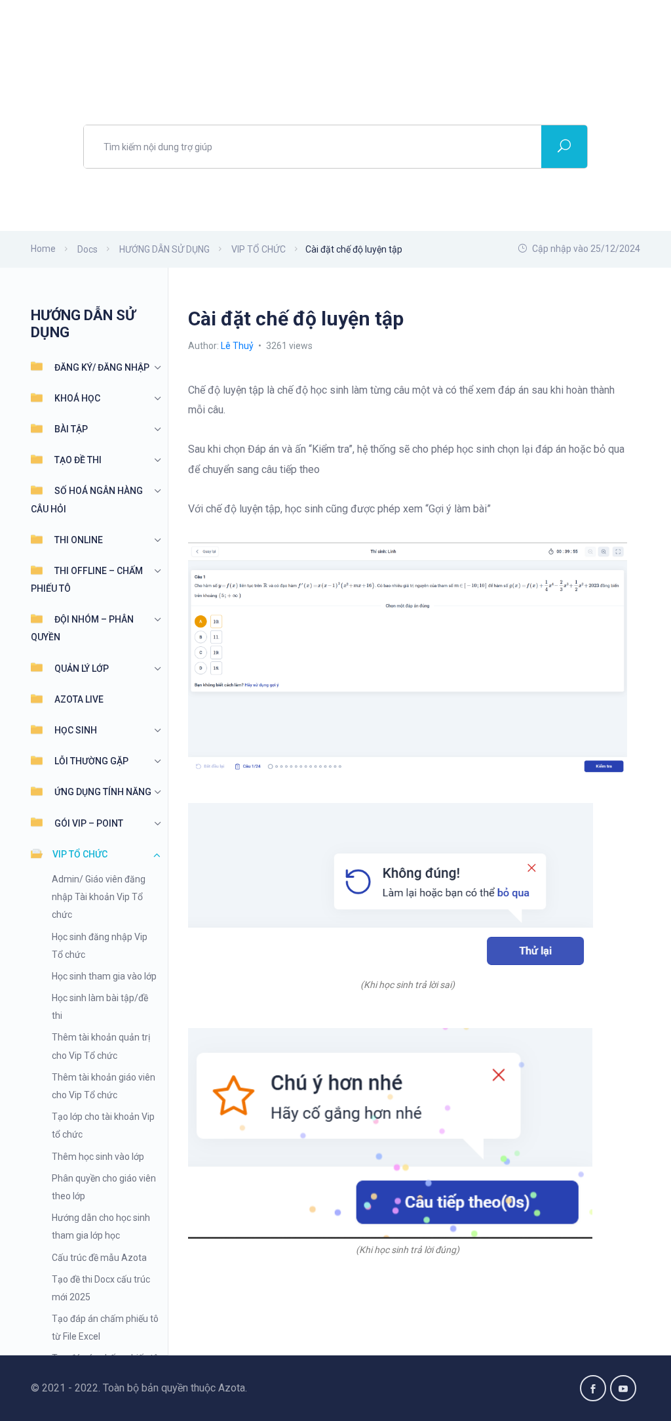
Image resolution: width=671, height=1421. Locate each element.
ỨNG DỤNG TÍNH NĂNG (102, 792)
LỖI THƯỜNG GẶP (91, 761)
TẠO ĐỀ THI (78, 460)
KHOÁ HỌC (77, 398)
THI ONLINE (78, 540)
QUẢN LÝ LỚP (81, 668)
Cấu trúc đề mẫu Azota (99, 1257)
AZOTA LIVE (79, 699)
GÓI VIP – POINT (88, 823)
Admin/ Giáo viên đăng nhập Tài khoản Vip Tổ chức (98, 897)
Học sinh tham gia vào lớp (104, 976)
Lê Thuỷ (238, 345)
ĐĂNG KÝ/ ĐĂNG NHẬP (101, 367)
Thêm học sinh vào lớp (98, 1156)
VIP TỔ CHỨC (79, 854)
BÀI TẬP (71, 429)
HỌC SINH (75, 730)
